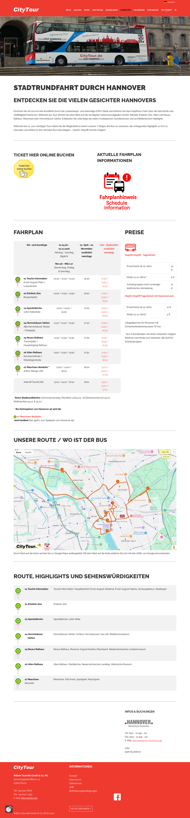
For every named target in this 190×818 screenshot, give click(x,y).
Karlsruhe (152, 10)
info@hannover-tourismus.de (147, 740)
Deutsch (171, 2)
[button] (14, 46)
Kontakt (73, 776)
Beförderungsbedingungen (83, 791)
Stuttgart (166, 10)
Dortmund (97, 10)
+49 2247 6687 (25, 790)
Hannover (125, 10)
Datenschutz (75, 783)
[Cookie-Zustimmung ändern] (9, 809)
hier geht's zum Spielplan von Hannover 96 (52, 420)
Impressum (75, 779)
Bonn (87, 10)
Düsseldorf (112, 10)
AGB (71, 787)
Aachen (77, 10)
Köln (68, 10)
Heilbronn (139, 10)
